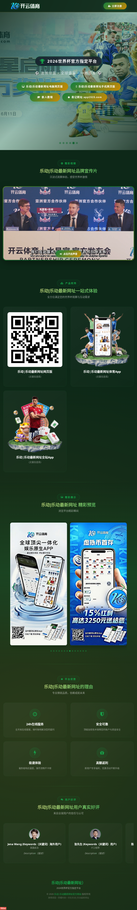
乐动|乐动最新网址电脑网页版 (44, 86)
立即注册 (117, 6)
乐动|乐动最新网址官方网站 (67, 893)
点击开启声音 (70, 253)
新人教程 (47, 97)
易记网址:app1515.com (87, 97)
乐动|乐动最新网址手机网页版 (97, 86)
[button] (51, 651)
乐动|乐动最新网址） (68, 883)
